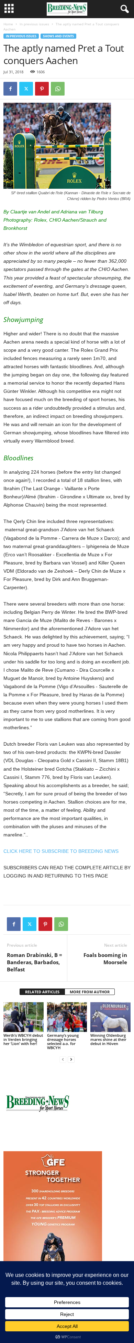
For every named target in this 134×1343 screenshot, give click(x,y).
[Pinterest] (42, 89)
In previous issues (34, 24)
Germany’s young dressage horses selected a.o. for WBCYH (63, 1041)
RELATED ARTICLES (42, 991)
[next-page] (71, 1059)
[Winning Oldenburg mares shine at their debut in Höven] (110, 1017)
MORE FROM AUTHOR (90, 991)
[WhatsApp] (58, 89)
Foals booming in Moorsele (105, 959)
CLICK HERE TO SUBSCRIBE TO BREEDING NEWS (61, 851)
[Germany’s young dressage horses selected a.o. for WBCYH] (67, 1017)
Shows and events (58, 36)
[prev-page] (62, 1059)
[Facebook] (10, 89)
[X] (26, 89)
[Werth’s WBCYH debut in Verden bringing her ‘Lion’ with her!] (23, 1017)
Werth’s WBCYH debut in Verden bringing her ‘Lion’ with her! (23, 1039)
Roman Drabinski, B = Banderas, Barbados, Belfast (34, 962)
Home (8, 24)
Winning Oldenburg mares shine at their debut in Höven (108, 1039)
